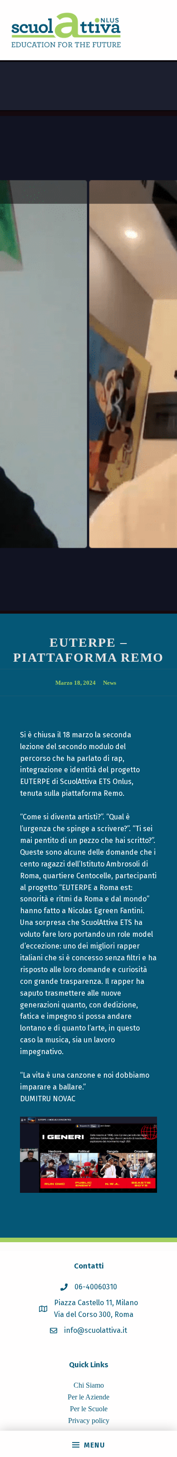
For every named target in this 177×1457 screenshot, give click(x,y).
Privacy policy (88, 1420)
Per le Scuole (89, 1409)
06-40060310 (95, 1287)
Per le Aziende (88, 1397)
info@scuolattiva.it (95, 1330)
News (109, 682)
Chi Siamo (89, 1385)
